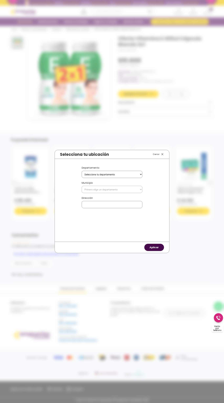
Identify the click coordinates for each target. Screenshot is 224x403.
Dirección (87, 198)
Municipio (87, 183)
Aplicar (154, 247)
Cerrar (156, 154)
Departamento (90, 167)
